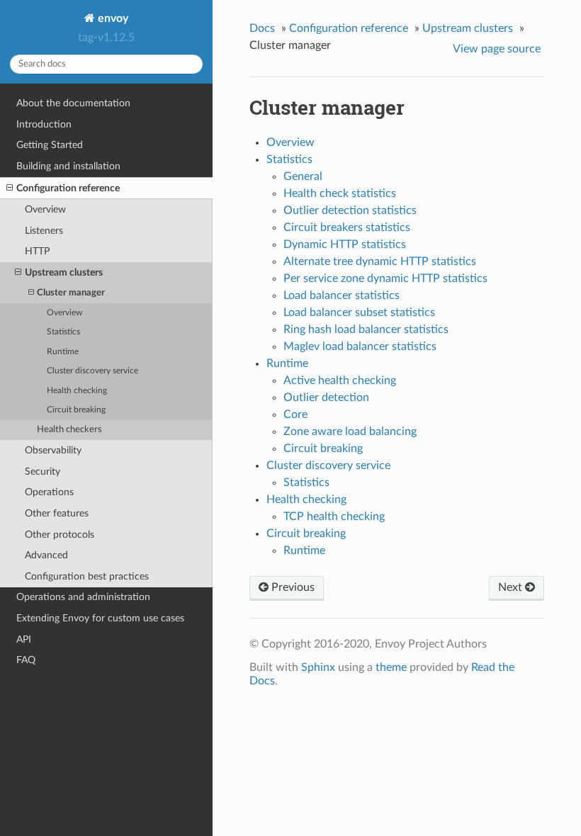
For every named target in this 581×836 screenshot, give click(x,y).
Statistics (63, 332)
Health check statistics (339, 193)
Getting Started (49, 145)
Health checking (77, 391)
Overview (45, 209)
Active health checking (339, 380)
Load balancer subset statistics (359, 312)
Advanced (46, 555)
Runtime (63, 352)
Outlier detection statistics (350, 210)
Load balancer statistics (341, 295)
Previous (292, 587)
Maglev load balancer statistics (359, 346)
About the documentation (73, 103)
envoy (111, 18)
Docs (262, 28)
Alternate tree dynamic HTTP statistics (379, 261)
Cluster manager (71, 293)
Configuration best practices (87, 576)
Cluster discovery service (92, 371)
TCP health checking (334, 516)
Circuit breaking (76, 410)
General (302, 176)
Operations (49, 492)
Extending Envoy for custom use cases (100, 618)
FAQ (25, 660)
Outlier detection (326, 397)
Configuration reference (68, 188)
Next (511, 587)
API (23, 639)
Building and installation (68, 166)
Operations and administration (83, 597)
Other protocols (59, 534)
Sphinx (318, 667)
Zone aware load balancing (350, 431)
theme (391, 667)
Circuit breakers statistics (346, 227)
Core (295, 414)
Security (42, 471)
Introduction (44, 124)
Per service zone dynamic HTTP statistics (385, 278)
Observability (53, 450)
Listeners (44, 230)
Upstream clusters (64, 272)
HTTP (37, 251)
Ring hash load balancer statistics (366, 329)
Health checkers (69, 429)
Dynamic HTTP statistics (344, 244)
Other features (57, 513)
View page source (497, 49)
